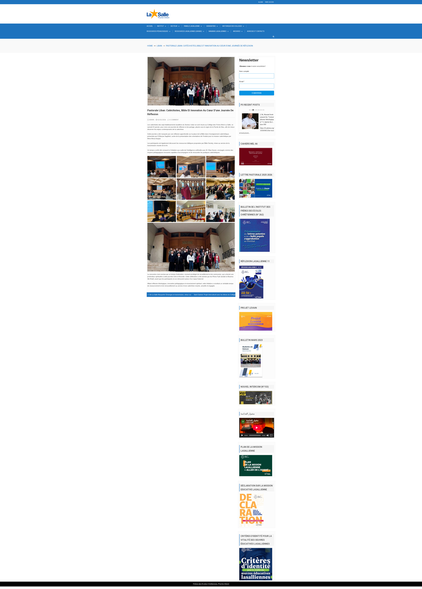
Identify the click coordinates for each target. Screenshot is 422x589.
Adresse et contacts (255, 31)
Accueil (150, 26)
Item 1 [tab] (249, 109)
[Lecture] (242, 435)
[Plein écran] (271, 435)
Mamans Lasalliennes (217, 31)
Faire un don (269, 2)
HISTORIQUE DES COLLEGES (232, 26)
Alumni (260, 2)
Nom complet (244, 71)
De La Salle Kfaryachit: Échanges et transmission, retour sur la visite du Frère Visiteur (179, 294)
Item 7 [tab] (260, 109)
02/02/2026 (162, 120)
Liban (159, 46)
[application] (256, 427)
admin (151, 120)
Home (150, 46)
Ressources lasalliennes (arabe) (188, 31)
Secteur (174, 26)
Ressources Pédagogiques (157, 31)
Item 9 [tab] (263, 109)
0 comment (174, 120)
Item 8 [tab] (261, 109)
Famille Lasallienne (192, 26)
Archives (236, 31)
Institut (160, 26)
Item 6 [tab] (258, 109)
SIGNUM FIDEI (211, 26)
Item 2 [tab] (251, 109)
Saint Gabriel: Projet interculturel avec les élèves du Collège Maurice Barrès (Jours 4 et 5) (225, 294)
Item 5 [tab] (256, 109)
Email (241, 81)
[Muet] (268, 435)
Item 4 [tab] (254, 109)
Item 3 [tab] (253, 109)
